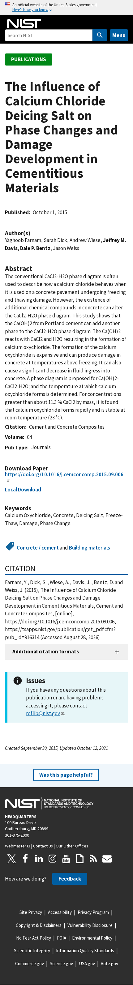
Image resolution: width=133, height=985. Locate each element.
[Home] (24, 23)
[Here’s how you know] (66, 7)
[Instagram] (52, 858)
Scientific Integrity (32, 950)
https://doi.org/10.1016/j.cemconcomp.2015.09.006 (64, 474)
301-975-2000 (17, 835)
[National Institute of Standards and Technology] (49, 803)
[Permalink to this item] (33, 233)
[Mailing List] (107, 858)
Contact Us (43, 846)
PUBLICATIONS (28, 59)
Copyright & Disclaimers (39, 925)
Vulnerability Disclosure (90, 925)
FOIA (61, 938)
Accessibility (60, 912)
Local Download (23, 489)
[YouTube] (66, 858)
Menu (119, 35)
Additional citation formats (45, 651)
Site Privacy (30, 912)
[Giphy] (80, 858)
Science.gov (61, 963)
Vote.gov (109, 963)
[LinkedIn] (39, 858)
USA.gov (87, 963)
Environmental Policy (92, 938)
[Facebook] (25, 858)
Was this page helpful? (66, 774)
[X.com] (12, 858)
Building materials (89, 547)
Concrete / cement (38, 547)
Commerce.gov (29, 963)
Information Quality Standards (85, 950)
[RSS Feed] (93, 858)
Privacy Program (93, 912)
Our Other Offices (72, 846)
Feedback (69, 878)
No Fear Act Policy (33, 938)
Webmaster (15, 846)
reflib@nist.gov (43, 713)
